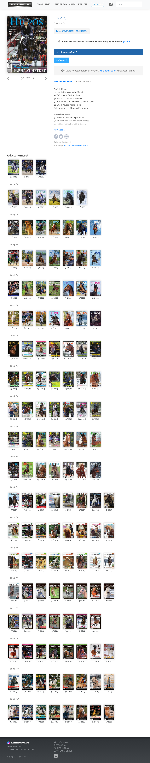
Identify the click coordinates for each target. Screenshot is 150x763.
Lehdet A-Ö (60, 4)
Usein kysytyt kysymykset (21, 749)
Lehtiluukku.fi (20, 742)
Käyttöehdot (61, 742)
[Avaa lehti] (13, 167)
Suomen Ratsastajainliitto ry (76, 145)
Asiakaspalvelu (15, 747)
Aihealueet (75, 4)
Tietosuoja (60, 745)
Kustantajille (61, 748)
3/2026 (126, 41)
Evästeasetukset (63, 751)
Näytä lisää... (60, 129)
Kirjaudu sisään (108, 70)
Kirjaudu (97, 4)
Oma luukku (44, 4)
